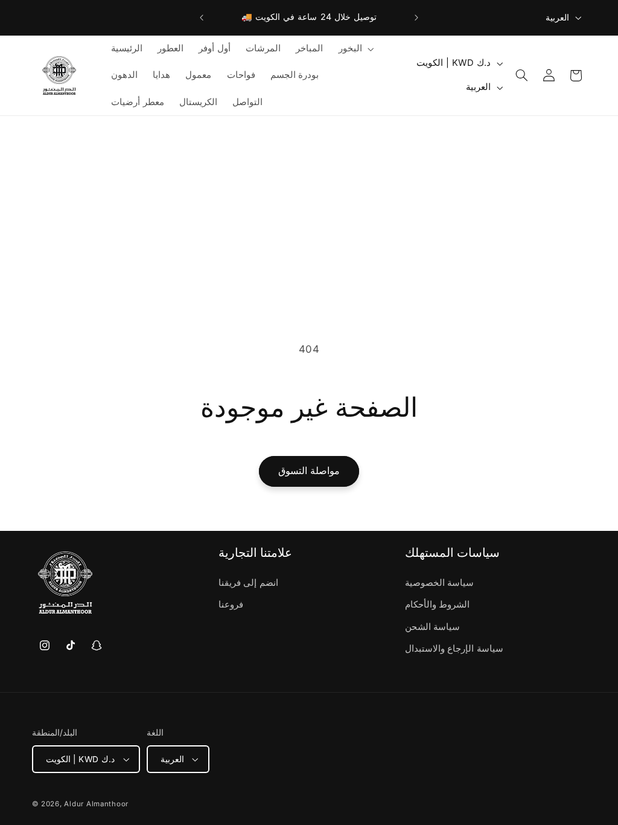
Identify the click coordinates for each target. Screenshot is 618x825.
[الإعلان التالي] (416, 17)
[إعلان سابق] (201, 17)
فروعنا (230, 604)
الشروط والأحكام (437, 604)
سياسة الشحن (432, 626)
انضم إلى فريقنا (248, 582)
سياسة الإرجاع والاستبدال (454, 648)
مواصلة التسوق (309, 471)
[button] (355, 49)
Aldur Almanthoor (96, 804)
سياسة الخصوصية (439, 582)
